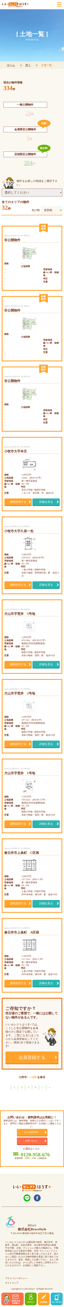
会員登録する (32, 1057)
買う (28, 65)
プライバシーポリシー (16, 1278)
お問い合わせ (31, 1141)
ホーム (11, 65)
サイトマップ (11, 1283)
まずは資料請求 (31, 1132)
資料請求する (18, 501)
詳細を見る (46, 501)
